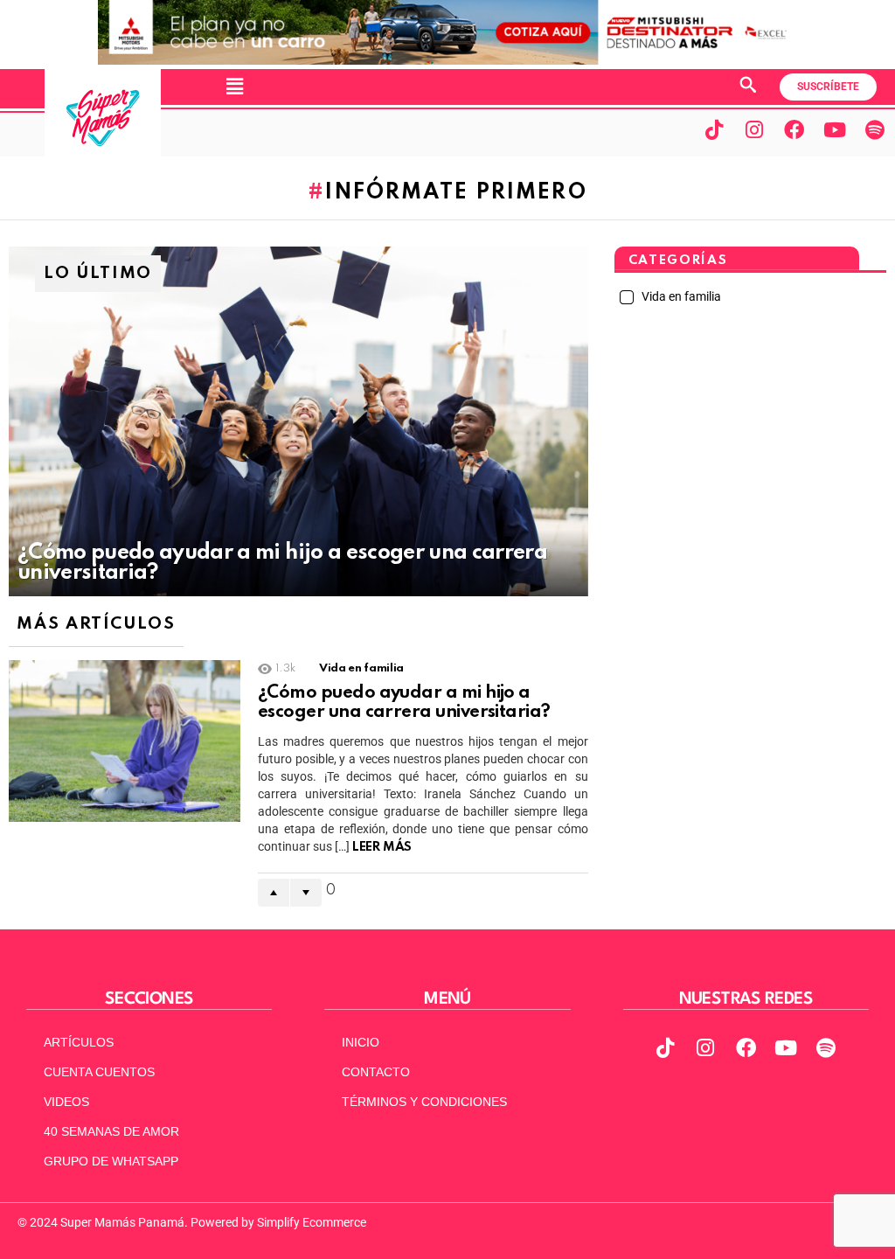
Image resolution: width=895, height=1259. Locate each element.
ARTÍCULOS (79, 1042)
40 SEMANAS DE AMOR (111, 1131)
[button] (234, 86)
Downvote (306, 893)
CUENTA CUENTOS (99, 1072)
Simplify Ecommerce (311, 1222)
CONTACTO (376, 1072)
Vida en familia (361, 668)
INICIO (360, 1042)
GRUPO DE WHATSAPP (111, 1161)
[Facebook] (794, 129)
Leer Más (382, 847)
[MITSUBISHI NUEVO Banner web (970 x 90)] (447, 60)
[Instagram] (754, 129)
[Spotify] (875, 129)
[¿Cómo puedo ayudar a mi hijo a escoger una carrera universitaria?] (298, 421)
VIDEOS (66, 1102)
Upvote (273, 893)
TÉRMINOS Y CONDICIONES (424, 1102)
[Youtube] (835, 129)
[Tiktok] (714, 129)
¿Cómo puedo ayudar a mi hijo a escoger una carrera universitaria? (404, 703)
